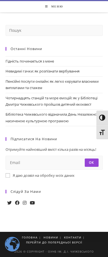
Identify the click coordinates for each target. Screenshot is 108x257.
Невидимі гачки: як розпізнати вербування (42, 71)
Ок (91, 162)
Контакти (72, 237)
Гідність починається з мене (30, 61)
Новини (50, 237)
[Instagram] (25, 203)
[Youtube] (32, 203)
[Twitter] (9, 203)
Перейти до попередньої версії (54, 242)
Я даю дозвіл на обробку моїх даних (43, 175)
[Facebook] (17, 203)
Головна (30, 237)
